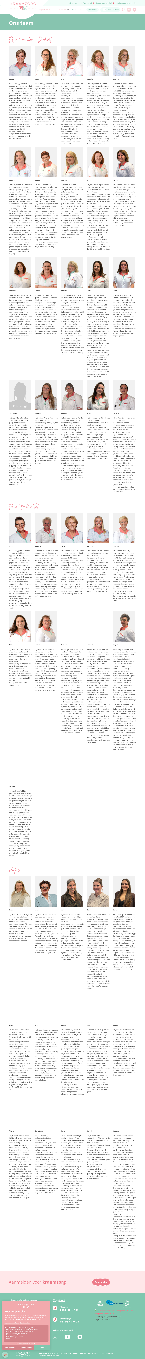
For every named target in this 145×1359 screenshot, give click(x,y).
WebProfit (55, 1355)
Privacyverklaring (107, 1353)
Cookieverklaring (93, 1353)
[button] (134, 2)
